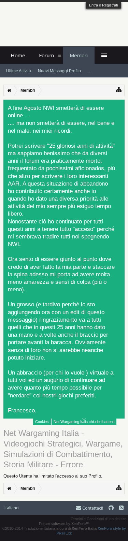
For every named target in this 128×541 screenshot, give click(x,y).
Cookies (42, 422)
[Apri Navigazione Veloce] (119, 89)
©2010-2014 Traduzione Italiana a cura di (49, 528)
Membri (79, 55)
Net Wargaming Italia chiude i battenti (84, 422)
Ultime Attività (18, 71)
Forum (46, 55)
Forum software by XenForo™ (64, 524)
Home (18, 55)
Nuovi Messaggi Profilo (59, 71)
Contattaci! (92, 508)
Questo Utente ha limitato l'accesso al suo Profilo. (52, 476)
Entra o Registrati (103, 5)
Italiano (11, 508)
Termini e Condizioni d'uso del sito (98, 519)
